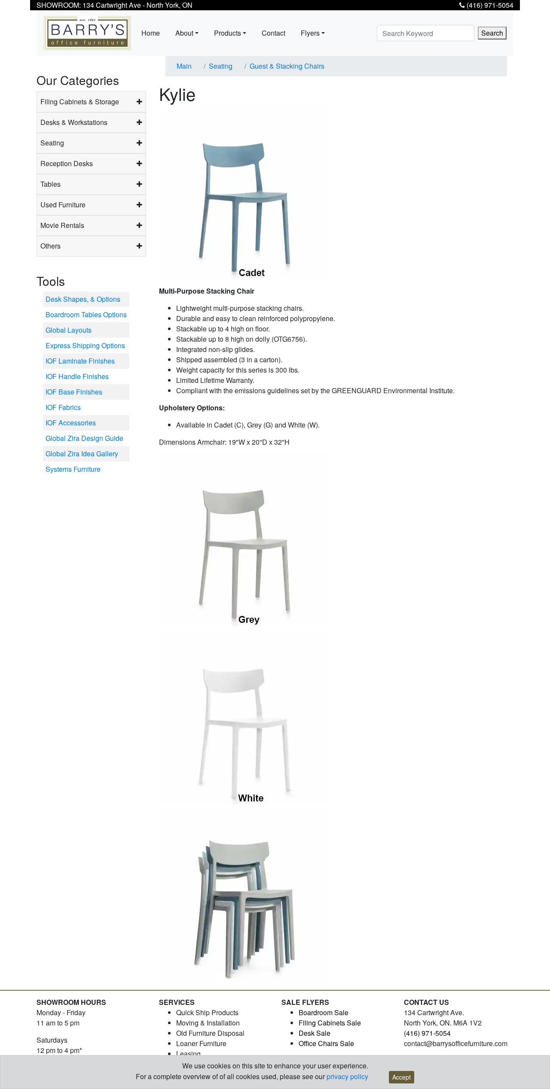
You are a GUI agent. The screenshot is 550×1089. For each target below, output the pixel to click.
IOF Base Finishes (74, 392)
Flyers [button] (310, 33)
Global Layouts (69, 330)
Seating (220, 66)
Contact (273, 33)
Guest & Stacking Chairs (287, 66)
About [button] (184, 33)
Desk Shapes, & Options (83, 299)
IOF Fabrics (63, 407)
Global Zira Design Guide (84, 438)
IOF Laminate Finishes (80, 361)
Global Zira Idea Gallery (82, 453)
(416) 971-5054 (489, 5)
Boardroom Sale (323, 1012)
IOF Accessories (71, 423)
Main (184, 66)
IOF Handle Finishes (77, 376)
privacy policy (347, 1076)
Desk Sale (314, 1033)
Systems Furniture (73, 469)
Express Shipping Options (85, 345)
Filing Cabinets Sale (330, 1023)
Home (150, 33)
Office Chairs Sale (326, 1043)
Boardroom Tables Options (86, 314)
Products (227, 33)
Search (492, 33)
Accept (401, 1077)
